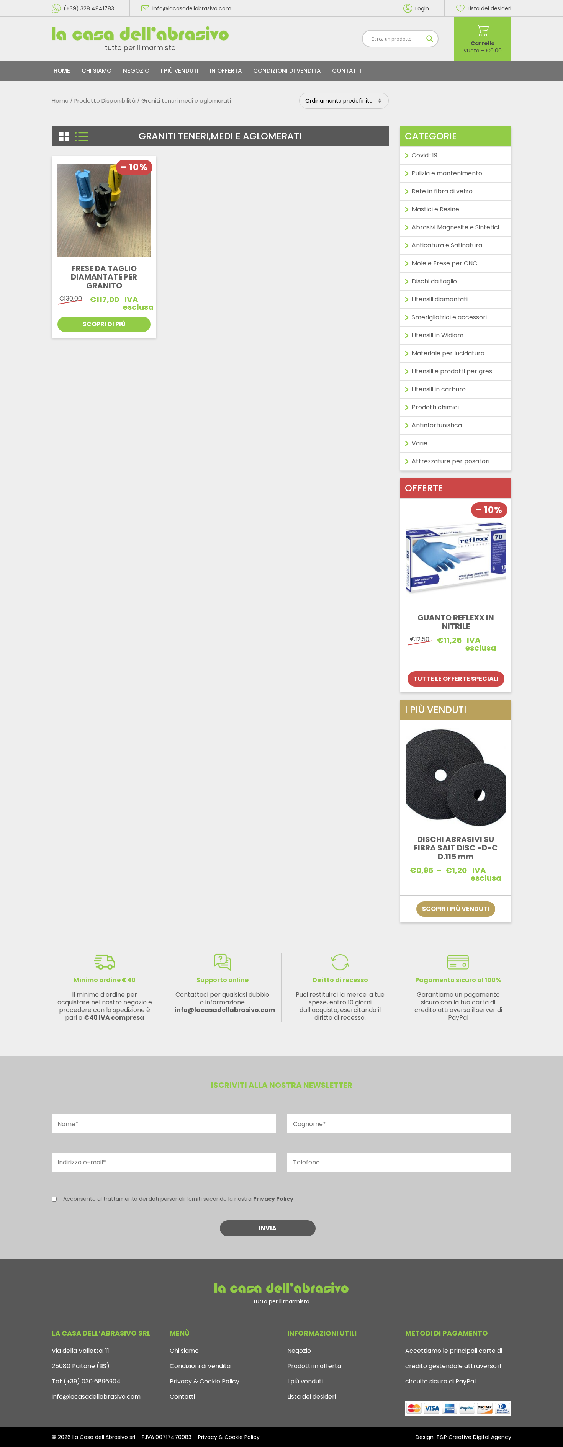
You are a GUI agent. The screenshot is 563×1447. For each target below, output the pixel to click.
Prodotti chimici (435, 407)
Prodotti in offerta (314, 1366)
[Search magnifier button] (429, 38)
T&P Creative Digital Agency (473, 1437)
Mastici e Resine (435, 209)
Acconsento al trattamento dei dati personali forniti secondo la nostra (178, 1199)
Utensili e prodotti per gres (452, 371)
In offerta (226, 71)
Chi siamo (96, 71)
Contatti (346, 71)
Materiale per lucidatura (448, 353)
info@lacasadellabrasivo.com (96, 1396)
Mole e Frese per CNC (444, 263)
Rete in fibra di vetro (442, 191)
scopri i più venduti (455, 908)
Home (62, 71)
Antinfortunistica (437, 425)
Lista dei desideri (311, 1396)
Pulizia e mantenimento (447, 173)
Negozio (136, 71)
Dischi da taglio (434, 281)
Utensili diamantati (440, 299)
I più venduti (179, 71)
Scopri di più (104, 324)
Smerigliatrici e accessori (449, 317)
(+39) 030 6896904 (91, 1381)
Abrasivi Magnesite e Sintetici (455, 227)
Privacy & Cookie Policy (204, 1381)
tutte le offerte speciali (456, 678)
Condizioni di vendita (287, 71)
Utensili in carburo (439, 389)
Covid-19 (424, 155)
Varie (419, 443)
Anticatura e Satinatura (447, 245)
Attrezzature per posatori (450, 461)
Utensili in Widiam (437, 335)
